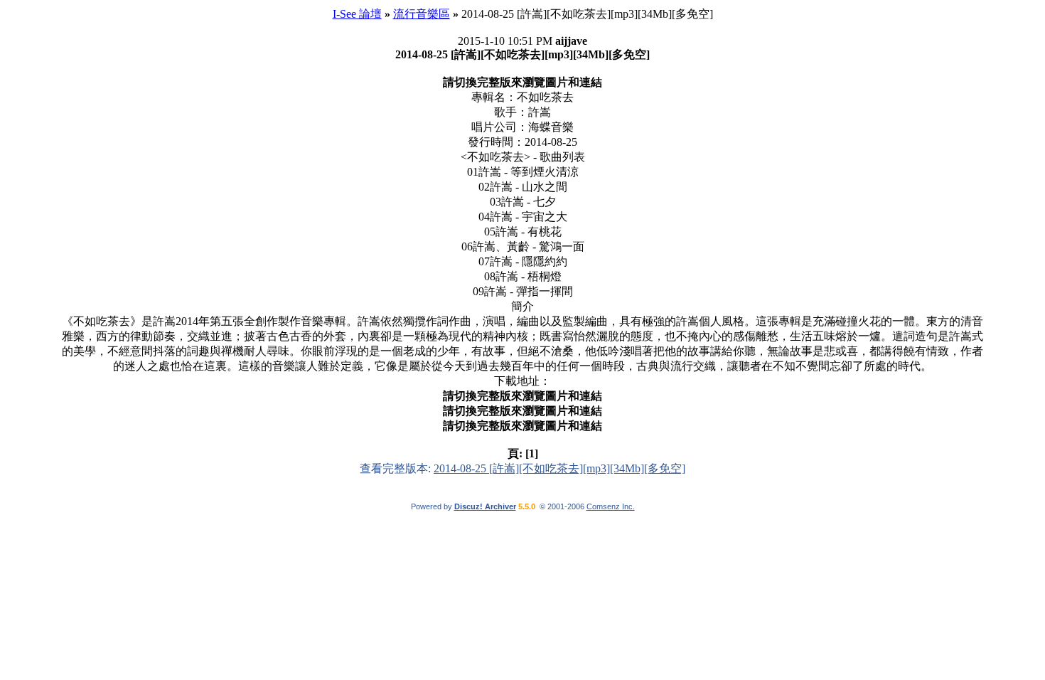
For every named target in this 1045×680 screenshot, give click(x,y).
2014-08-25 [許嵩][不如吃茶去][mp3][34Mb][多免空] (559, 468)
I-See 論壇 (357, 14)
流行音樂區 (421, 14)
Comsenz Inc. (610, 506)
